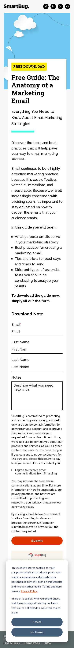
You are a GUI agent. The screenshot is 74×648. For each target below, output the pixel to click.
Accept (37, 621)
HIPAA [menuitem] (47, 643)
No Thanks (37, 632)
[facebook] (46, 6)
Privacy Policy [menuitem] (12, 643)
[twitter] (60, 6)
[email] (67, 6)
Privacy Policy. (29, 591)
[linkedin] (53, 6)
